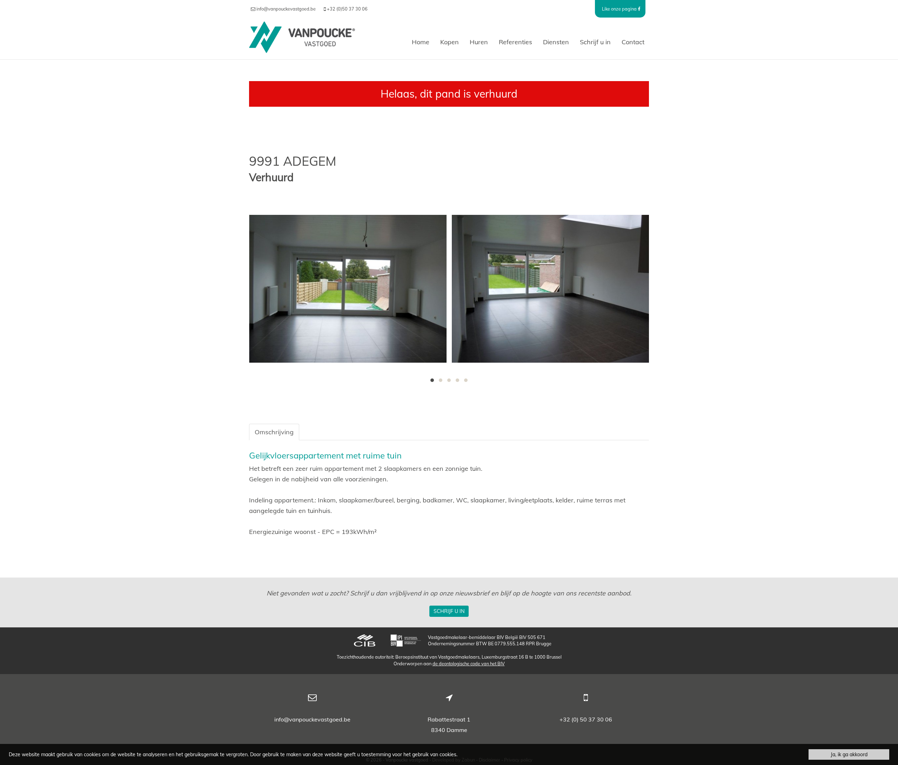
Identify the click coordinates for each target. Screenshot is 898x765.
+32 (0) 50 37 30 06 (585, 719)
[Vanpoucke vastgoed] (302, 42)
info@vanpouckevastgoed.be (312, 719)
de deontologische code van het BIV (469, 663)
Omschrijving (274, 432)
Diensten (556, 42)
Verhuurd (271, 177)
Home (420, 42)
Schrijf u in (595, 42)
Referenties (515, 42)
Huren (479, 42)
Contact (633, 42)
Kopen (449, 42)
